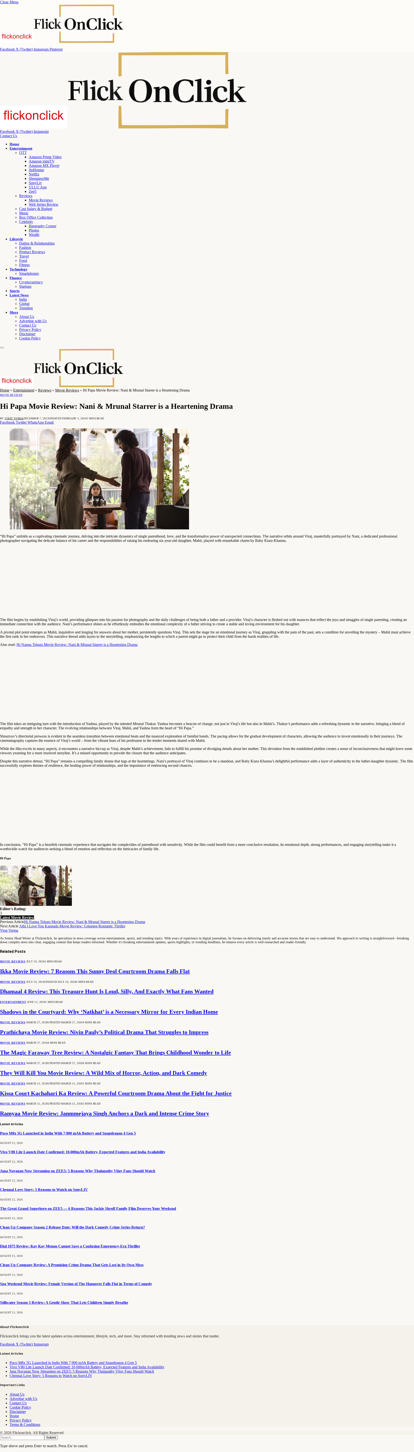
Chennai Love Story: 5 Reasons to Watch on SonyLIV (44, 1190)
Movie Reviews (41, 200)
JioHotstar (36, 170)
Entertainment (21, 148)
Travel (24, 256)
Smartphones (29, 273)
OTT (23, 153)
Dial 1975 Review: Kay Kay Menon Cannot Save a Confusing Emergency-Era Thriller (70, 1246)
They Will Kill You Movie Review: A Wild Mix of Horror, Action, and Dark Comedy (103, 1073)
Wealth (34, 235)
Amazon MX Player (44, 166)
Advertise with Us (33, 321)
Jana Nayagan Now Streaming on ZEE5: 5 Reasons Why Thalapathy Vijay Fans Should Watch (77, 1171)
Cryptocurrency (31, 282)
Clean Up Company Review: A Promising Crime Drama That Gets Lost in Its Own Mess (72, 1265)
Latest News (19, 295)
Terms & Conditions (25, 1425)
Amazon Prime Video (45, 157)
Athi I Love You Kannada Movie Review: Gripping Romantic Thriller (72, 926)
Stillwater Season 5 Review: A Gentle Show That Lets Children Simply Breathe (64, 1302)
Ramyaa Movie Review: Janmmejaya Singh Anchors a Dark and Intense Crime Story (104, 1113)
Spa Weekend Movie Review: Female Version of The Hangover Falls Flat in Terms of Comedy (76, 1284)
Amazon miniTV (42, 161)
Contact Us (8, 136)
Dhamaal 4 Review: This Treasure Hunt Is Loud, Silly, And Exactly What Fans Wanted (106, 991)
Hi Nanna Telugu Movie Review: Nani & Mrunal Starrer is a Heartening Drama (77, 645)
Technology (19, 269)
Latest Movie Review (17, 917)
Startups (25, 286)
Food (23, 260)
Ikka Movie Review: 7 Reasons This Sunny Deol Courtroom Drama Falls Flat (95, 971)
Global (24, 304)
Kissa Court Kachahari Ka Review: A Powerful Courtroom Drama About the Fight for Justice (116, 1093)
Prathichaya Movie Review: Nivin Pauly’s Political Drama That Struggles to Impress (104, 1032)
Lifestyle (16, 239)
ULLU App (38, 187)
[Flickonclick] (124, 127)
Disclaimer (27, 334)
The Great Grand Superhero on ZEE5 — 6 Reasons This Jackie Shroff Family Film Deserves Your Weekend (88, 1208)
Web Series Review (43, 204)
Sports (15, 291)
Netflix (34, 174)
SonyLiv (35, 183)
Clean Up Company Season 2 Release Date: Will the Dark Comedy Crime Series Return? (72, 1227)
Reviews (25, 196)
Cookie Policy (30, 338)
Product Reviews (32, 252)
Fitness (24, 265)
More (14, 312)
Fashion (25, 248)
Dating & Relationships (37, 243)
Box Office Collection (36, 217)
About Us (26, 317)
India (23, 299)
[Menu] (2, 347)
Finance (16, 278)
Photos (34, 230)
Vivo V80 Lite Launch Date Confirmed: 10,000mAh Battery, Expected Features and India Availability (82, 1152)
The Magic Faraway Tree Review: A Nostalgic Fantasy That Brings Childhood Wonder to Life (115, 1052)
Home (14, 144)
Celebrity (26, 222)
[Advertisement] (144, 580)
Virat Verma (14, 418)
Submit (51, 1437)
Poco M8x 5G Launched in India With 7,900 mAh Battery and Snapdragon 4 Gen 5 (68, 1133)
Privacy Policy (30, 330)
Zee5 (32, 191)
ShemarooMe (39, 178)
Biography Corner (42, 226)
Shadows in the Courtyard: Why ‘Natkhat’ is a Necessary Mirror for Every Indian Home (109, 1012)
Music (24, 213)
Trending (26, 308)
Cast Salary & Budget (35, 209)
